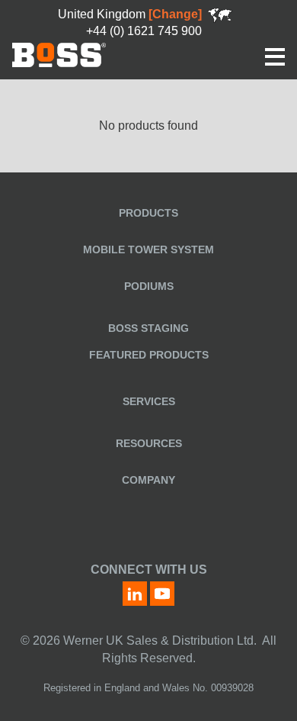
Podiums (149, 286)
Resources (149, 443)
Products (148, 213)
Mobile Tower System (148, 249)
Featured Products (149, 355)
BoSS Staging (148, 328)
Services (149, 401)
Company (148, 480)
